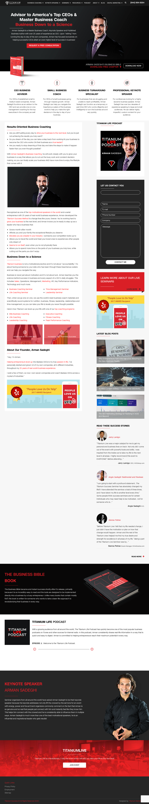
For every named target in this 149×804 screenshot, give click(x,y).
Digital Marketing (114, 3)
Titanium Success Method (18, 218)
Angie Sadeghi (134, 506)
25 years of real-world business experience (37, 368)
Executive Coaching (54, 314)
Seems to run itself (17, 245)
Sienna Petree (115, 520)
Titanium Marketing (136, 801)
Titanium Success (11, 801)
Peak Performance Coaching (58, 320)
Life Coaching (15, 317)
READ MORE (137, 556)
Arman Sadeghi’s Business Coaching (26, 154)
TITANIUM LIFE (49, 622)
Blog (103, 3)
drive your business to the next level (51, 133)
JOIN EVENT (74, 765)
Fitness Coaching (53, 317)
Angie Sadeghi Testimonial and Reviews (126, 477)
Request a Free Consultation (44, 45)
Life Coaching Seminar (18, 292)
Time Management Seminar (57, 289)
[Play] (34, 649)
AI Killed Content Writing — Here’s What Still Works (119, 389)
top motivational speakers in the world (44, 212)
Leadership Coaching (18, 320)
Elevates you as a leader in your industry (25, 235)
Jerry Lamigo (114, 437)
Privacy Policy (10, 786)
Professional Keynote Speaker (127, 92)
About (95, 3)
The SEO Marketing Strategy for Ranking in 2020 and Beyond (119, 415)
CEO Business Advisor (22, 92)
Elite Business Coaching (19, 314)
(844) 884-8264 (137, 2)
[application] (64, 650)
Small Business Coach (57, 92)
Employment (10, 789)
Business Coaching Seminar (20, 289)
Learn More (132, 289)
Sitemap (8, 793)
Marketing (46, 281)
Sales (16, 281)
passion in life (62, 362)
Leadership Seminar (54, 292)
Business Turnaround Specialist (91, 92)
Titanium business (14, 264)
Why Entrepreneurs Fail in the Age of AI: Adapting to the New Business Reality (120, 360)
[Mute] (92, 649)
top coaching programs (64, 309)
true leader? (58, 142)
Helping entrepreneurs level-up (20, 362)
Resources (76, 3)
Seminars (65, 3)
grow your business (15, 221)
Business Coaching (34, 3)
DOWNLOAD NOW (133, 65)
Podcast (87, 3)
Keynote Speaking (51, 3)
